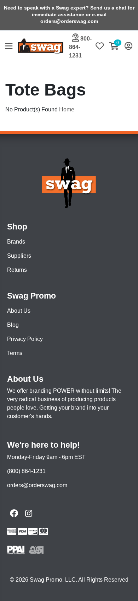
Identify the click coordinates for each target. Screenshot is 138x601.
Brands (16, 242)
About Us (18, 311)
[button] (11, 46)
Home (66, 109)
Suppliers (19, 256)
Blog (13, 325)
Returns (17, 270)
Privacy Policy (25, 339)
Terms (14, 353)
